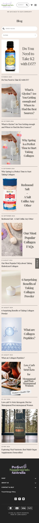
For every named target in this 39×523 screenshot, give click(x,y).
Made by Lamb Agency (19, 514)
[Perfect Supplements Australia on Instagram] (15, 499)
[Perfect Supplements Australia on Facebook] (19, 499)
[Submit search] (27, 5)
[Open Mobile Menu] (36, 5)
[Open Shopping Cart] (32, 4)
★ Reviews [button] (37, 263)
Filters (5, 35)
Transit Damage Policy (9, 492)
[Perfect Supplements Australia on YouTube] (23, 499)
